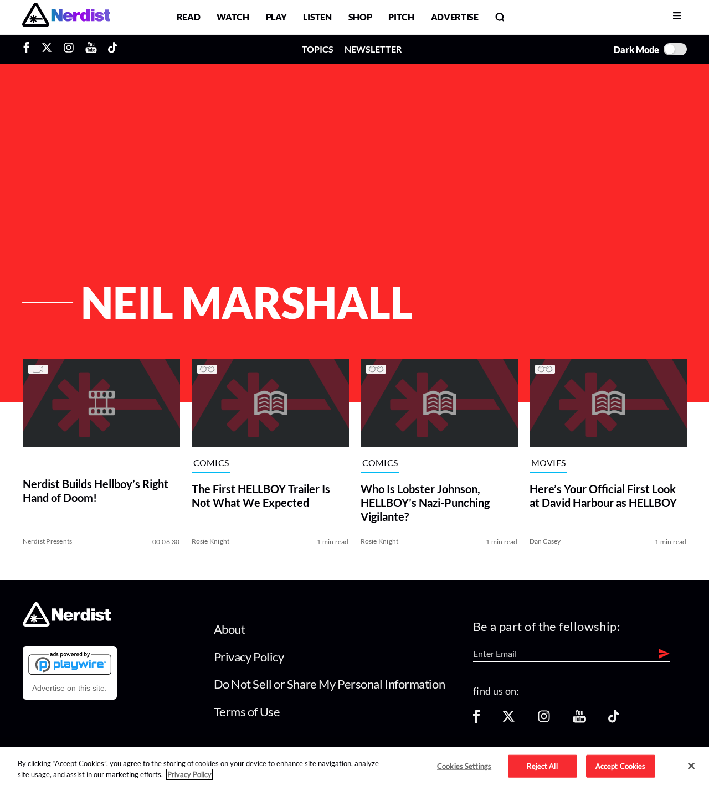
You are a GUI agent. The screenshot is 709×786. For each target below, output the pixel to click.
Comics (211, 463)
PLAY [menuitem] (276, 17)
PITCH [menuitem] (401, 17)
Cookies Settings (464, 765)
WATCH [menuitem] (233, 17)
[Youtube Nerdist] (91, 49)
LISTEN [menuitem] (317, 17)
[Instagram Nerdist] (69, 49)
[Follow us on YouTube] (579, 720)
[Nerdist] (66, 17)
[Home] (67, 623)
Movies (548, 463)
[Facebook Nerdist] (29, 49)
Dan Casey (545, 541)
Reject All (542, 765)
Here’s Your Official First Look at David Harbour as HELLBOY (603, 495)
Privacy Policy (249, 656)
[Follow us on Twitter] (508, 720)
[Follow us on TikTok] (613, 720)
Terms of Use (247, 711)
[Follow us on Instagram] (544, 720)
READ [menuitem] (189, 17)
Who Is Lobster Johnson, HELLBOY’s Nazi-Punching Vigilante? (425, 502)
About (229, 629)
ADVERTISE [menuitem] (455, 17)
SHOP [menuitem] (360, 17)
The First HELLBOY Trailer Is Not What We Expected (261, 495)
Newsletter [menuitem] (373, 49)
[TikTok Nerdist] (112, 49)
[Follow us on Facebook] (476, 720)
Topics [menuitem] (317, 49)
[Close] (691, 766)
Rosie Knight (211, 541)
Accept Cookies (620, 765)
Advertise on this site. (69, 688)
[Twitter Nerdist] (47, 49)
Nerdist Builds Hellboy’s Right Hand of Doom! (95, 490)
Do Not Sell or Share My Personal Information (329, 683)
